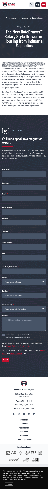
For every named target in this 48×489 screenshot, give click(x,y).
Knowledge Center (24, 439)
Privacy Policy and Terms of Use (17, 346)
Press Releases (37, 18)
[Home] (8, 4)
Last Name (5, 183)
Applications (24, 428)
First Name (5, 170)
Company (14, 18)
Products (24, 420)
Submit (5, 360)
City (3, 253)
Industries (24, 432)
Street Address (7, 242)
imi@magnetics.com (26, 408)
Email (4, 194)
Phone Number (7, 207)
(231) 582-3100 (26, 401)
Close (10, 484)
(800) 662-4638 (27, 405)
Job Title (5, 232)
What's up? (25, 18)
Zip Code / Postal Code (9, 267)
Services (24, 424)
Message (5, 315)
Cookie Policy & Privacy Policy (14, 479)
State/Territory (7, 305)
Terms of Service (16, 353)
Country (4, 277)
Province (5, 291)
